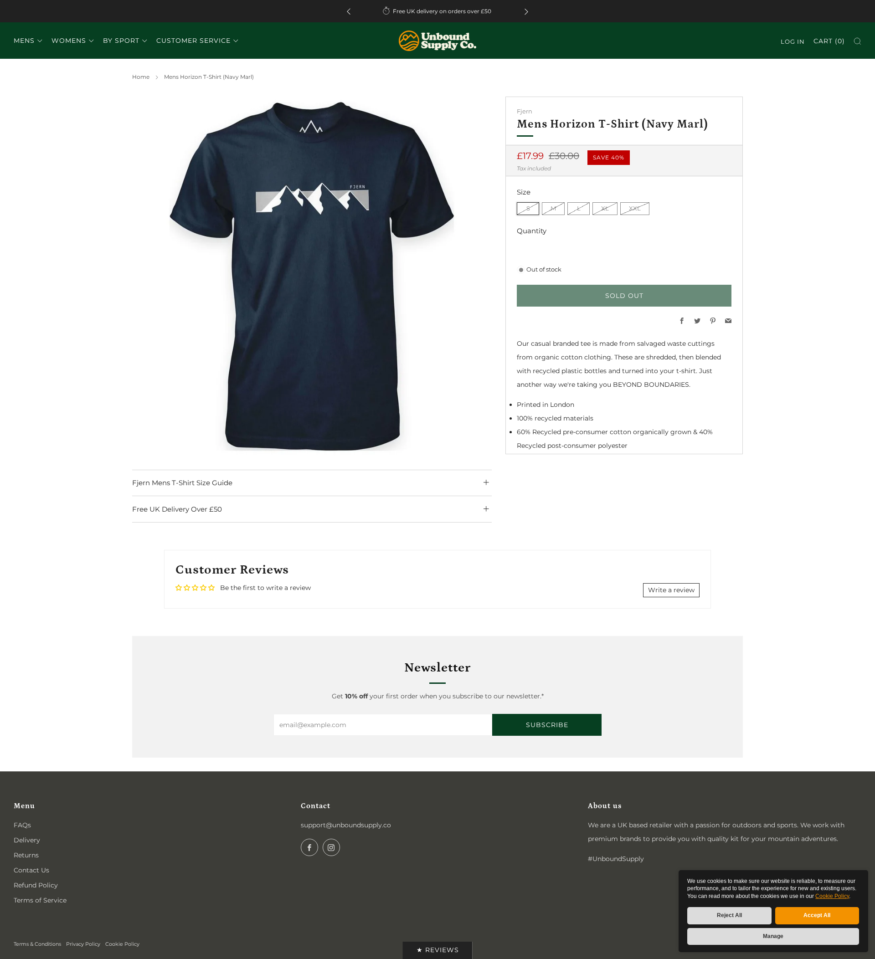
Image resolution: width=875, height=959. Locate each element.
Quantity (531, 230)
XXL (635, 208)
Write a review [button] (671, 590)
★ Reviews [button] (438, 950)
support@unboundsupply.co (346, 825)
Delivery (27, 840)
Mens (24, 40)
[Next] (526, 11)
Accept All (816, 915)
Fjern (524, 111)
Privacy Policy (83, 944)
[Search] (857, 41)
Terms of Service (40, 900)
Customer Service (193, 40)
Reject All (729, 915)
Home (140, 76)
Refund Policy (36, 885)
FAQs (22, 825)
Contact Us (31, 870)
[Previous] (349, 11)
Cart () (829, 41)
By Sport (121, 40)
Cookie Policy (832, 896)
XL (605, 208)
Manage (773, 936)
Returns (26, 855)
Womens (68, 40)
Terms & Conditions (37, 944)
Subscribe (547, 725)
